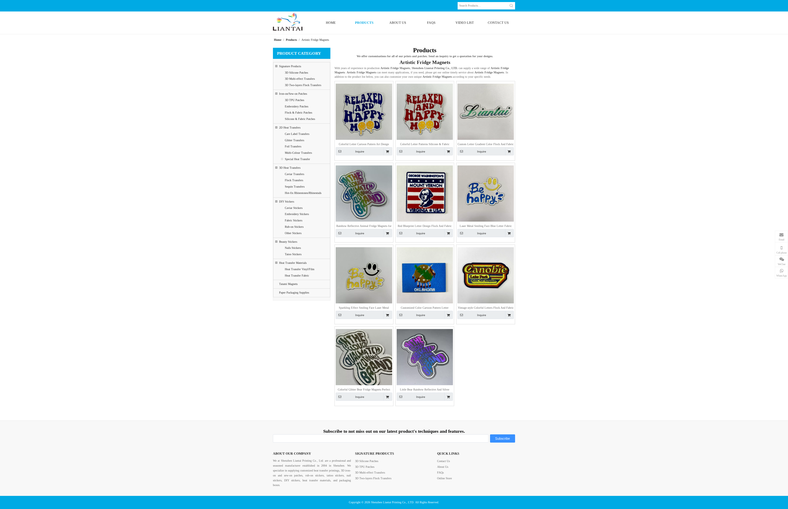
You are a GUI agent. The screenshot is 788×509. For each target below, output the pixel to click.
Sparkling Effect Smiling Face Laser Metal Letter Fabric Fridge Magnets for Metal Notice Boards (364, 308)
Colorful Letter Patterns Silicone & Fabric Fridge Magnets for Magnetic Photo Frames (424, 144)
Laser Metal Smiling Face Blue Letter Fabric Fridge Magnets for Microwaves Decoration (486, 226)
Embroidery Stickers (297, 214)
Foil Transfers (293, 146)
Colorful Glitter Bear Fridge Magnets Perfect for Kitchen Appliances (364, 390)
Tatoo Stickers (293, 254)
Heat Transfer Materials (293, 262)
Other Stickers (293, 233)
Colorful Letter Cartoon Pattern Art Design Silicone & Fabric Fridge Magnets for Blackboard (364, 144)
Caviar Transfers (294, 174)
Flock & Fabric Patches (298, 112)
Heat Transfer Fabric (297, 275)
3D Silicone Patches (296, 72)
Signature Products (290, 66)
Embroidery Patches (296, 106)
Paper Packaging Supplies (294, 292)
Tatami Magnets (288, 284)
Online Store (444, 478)
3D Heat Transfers (289, 167)
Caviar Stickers (293, 208)
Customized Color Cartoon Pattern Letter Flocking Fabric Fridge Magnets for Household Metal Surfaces (424, 308)
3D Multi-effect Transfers (300, 78)
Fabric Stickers (293, 220)
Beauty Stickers (288, 241)
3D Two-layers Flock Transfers (303, 85)
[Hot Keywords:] (511, 5)
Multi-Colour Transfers (298, 152)
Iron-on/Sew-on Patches (293, 93)
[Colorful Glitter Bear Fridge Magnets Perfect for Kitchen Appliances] (364, 357)
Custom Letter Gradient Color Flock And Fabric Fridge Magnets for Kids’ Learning (486, 144)
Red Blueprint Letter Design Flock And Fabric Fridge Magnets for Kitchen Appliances (425, 226)
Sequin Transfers (295, 186)
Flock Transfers (294, 180)
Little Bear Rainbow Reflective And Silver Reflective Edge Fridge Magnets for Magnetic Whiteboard (424, 390)
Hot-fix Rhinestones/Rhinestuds (303, 193)
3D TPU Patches (294, 100)
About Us (442, 466)
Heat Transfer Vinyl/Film (299, 269)
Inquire (359, 151)
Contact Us (443, 461)
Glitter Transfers (294, 140)
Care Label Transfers (297, 134)
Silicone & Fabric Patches (300, 119)
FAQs (440, 472)
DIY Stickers (286, 201)
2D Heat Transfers (289, 127)
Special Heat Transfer (297, 159)
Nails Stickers (293, 247)
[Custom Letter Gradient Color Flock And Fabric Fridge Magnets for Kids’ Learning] (485, 111)
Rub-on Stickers (294, 226)
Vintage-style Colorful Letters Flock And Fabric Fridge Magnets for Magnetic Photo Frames (486, 308)
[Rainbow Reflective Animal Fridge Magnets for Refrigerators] (364, 193)
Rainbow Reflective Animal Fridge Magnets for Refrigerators (364, 226)
